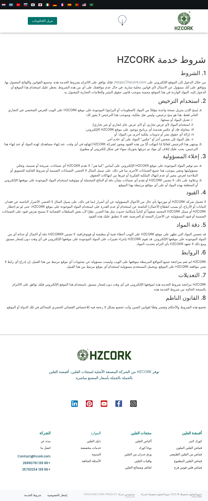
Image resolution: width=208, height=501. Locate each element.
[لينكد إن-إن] (74, 403)
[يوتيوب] (104, 403)
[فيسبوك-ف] (118, 403)
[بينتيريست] (89, 403)
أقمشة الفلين (192, 432)
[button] (122, 21)
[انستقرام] (133, 403)
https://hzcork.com (130, 82)
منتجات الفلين (141, 432)
